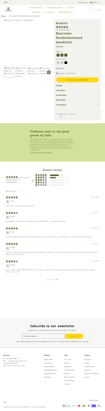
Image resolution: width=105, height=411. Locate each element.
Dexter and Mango (91, 373)
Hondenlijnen (49, 366)
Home (3, 16)
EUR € (95, 2)
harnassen (48, 363)
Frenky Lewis (89, 366)
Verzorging (55, 7)
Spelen (36, 12)
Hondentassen (49, 373)
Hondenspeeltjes (50, 370)
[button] (9, 72)
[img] (12, 198)
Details (59, 85)
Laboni (87, 377)
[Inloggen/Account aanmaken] (95, 10)
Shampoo (47, 377)
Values (66, 363)
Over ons (67, 359)
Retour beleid (69, 377)
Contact (67, 384)
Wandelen (36, 7)
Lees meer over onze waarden (41, 152)
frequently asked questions (19, 294)
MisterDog (25, 407)
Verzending (61, 105)
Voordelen (60, 90)
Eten (70, 7)
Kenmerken (61, 95)
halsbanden (48, 359)
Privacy (67, 373)
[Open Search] (91, 10)
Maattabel (60, 68)
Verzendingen (69, 380)
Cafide (87, 363)
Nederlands (82, 2)
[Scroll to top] (101, 407)
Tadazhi (87, 370)
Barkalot (87, 359)
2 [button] (51, 279)
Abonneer (65, 12)
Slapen (50, 12)
